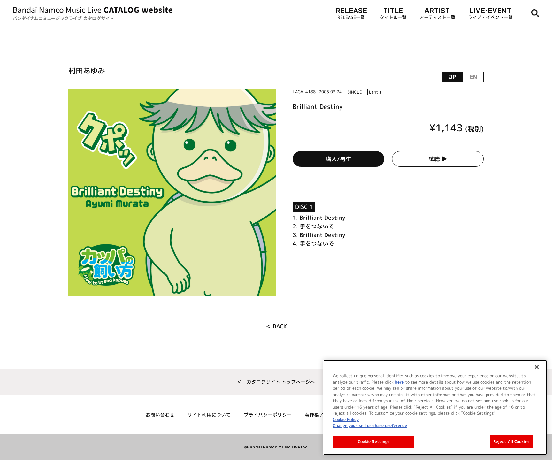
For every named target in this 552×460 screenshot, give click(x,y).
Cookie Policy (346, 419)
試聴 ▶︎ (437, 159)
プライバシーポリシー (268, 414)
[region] (435, 407)
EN (473, 76)
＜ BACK (276, 326)
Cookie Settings (374, 441)
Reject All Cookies (511, 441)
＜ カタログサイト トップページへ (276, 382)
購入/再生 (338, 159)
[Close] (537, 367)
